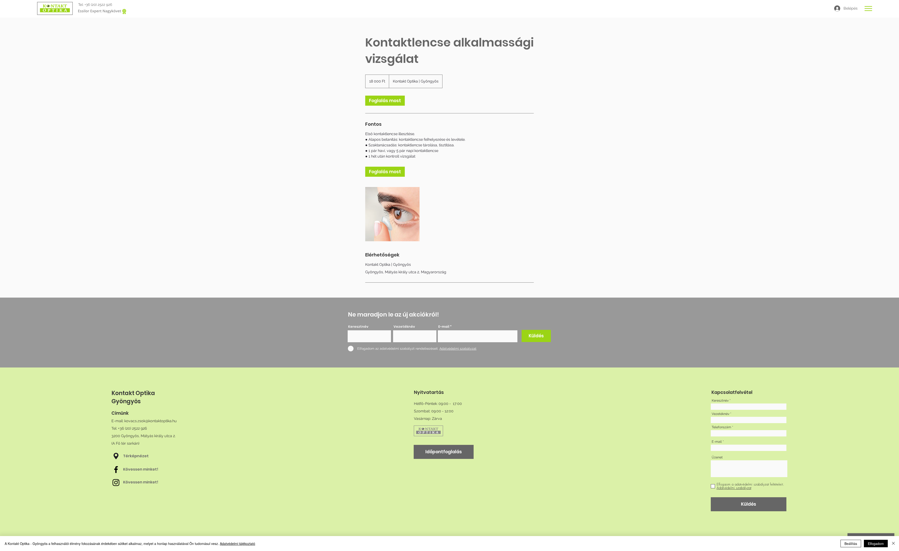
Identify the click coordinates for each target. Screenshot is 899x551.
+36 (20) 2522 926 (98, 5)
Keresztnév (358, 326)
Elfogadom (876, 543)
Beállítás (850, 543)
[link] (385, 101)
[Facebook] (116, 469)
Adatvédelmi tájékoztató (237, 543)
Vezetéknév (404, 326)
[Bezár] (893, 543)
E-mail (443, 326)
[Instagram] (116, 482)
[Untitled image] (392, 214)
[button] (868, 8)
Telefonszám (721, 427)
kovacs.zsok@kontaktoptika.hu (150, 421)
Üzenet (717, 457)
